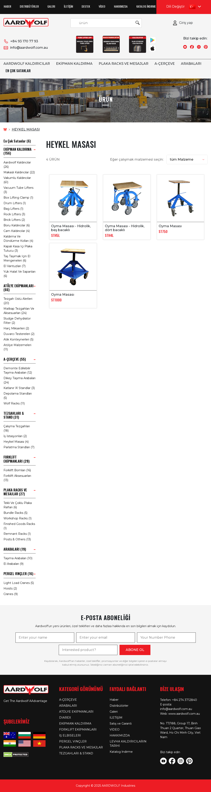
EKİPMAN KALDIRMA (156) (18, 151)
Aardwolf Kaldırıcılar (27, 64)
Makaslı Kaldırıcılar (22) (19, 172)
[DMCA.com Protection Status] (16, 754)
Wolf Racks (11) (14, 403)
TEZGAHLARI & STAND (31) (14, 415)
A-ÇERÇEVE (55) (15, 359)
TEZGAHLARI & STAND (76, 753)
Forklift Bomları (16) (17, 470)
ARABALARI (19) (15, 549)
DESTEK (86, 6)
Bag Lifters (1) (13, 209)
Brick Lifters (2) (14, 220)
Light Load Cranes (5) (19, 583)
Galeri (51, 6)
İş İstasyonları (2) (15, 436)
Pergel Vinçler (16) (18, 574)
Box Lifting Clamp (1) (18, 197)
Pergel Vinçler (73, 741)
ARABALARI (191, 64)
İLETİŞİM (68, 6)
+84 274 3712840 (184, 700)
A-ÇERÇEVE (165, 64)
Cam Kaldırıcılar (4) (17, 231)
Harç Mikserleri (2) (16, 328)
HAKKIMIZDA (121, 6)
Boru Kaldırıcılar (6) (17, 225)
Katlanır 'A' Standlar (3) (19, 388)
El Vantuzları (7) (15, 266)
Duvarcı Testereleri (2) (19, 334)
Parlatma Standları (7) (19, 447)
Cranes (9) (11, 594)
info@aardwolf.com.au (29, 48)
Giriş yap (186, 23)
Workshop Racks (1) (18, 518)
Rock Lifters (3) (14, 214)
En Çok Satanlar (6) (17, 141)
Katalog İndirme (146, 6)
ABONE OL (135, 650)
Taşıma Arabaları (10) (18, 558)
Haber (7, 6)
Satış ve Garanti (121, 723)
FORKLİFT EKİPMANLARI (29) (16, 459)
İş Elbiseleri (70, 735)
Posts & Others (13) (17, 539)
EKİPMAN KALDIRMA (74, 64)
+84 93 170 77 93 (24, 41)
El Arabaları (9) (13, 564)
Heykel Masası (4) (16, 441)
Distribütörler (29, 6)
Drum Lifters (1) (15, 203)
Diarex (65, 717)
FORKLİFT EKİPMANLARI (78, 729)
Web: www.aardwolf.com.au (180, 714)
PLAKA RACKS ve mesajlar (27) (15, 492)
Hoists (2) (10, 588)
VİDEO (102, 6)
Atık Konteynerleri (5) (18, 339)
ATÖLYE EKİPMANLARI (76, 711)
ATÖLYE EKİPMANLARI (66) (19, 288)
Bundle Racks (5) (15, 513)
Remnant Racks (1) (17, 534)
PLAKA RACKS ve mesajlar (123, 64)
